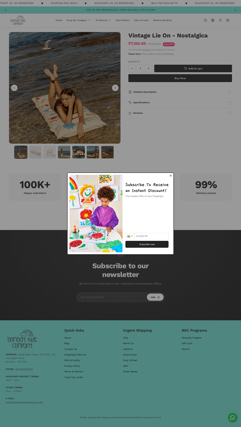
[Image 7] (107, 152)
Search (186, 349)
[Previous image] (14, 88)
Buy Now (180, 78)
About (67, 337)
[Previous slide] (6, 10)
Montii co (128, 343)
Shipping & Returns (75, 354)
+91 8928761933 (24, 369)
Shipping (146, 49)
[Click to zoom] (64, 88)
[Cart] (227, 20)
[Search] (205, 20)
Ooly (125, 337)
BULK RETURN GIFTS (164, 3)
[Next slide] (235, 10)
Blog (66, 343)
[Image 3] (49, 152)
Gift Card (187, 343)
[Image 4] (64, 152)
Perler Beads (130, 371)
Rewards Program (192, 337)
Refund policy (72, 360)
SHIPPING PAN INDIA (64, 3)
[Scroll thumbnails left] (11, 152)
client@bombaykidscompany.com (24, 402)
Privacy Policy (72, 366)
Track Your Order (73, 377)
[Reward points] (212, 20)
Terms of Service (73, 371)
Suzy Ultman (130, 360)
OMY (125, 366)
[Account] (220, 20)
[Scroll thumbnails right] (118, 152)
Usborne (127, 349)
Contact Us (70, 349)
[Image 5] (78, 152)
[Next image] (115, 88)
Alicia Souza (130, 354)
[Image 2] (35, 152)
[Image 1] (20, 152)
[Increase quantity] (148, 68)
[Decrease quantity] (132, 68)
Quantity (134, 61)
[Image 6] (93, 152)
